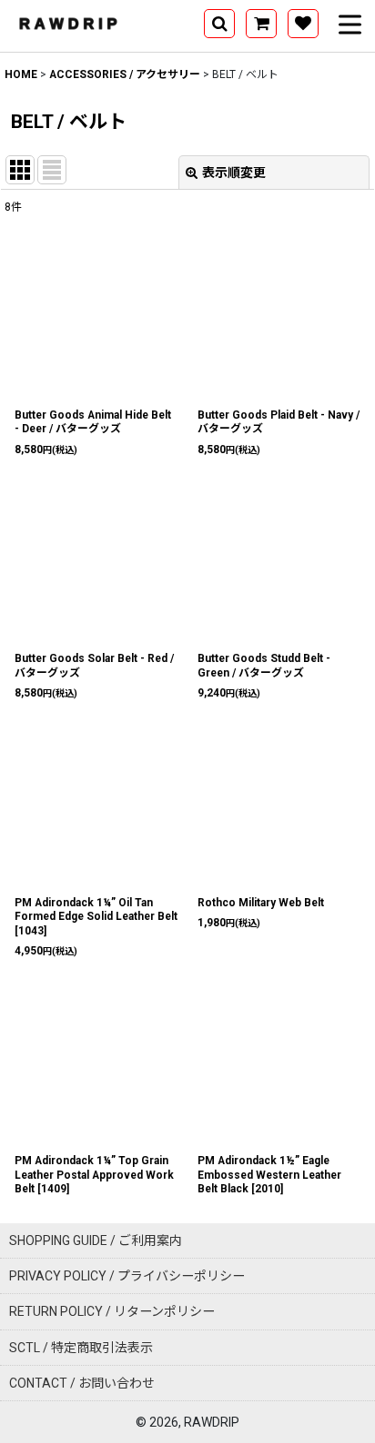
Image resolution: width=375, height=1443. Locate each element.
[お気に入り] (303, 23)
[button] (219, 23)
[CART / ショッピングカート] (261, 23)
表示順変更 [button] (234, 172)
